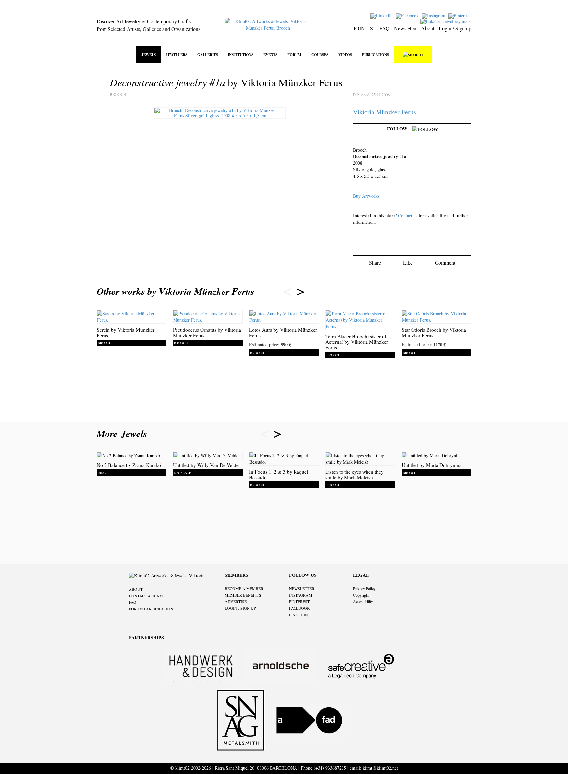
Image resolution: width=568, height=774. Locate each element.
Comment (445, 262)
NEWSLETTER (301, 588)
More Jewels (123, 433)
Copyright (361, 595)
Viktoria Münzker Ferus (384, 111)
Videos (345, 54)
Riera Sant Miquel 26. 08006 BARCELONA (256, 768)
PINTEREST (299, 601)
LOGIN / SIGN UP (240, 608)
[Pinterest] (459, 15)
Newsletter (405, 28)
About (427, 28)
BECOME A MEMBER (244, 588)
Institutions (240, 54)
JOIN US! (364, 28)
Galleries (207, 54)
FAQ (384, 28)
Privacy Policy (364, 588)
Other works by (175, 291)
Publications (375, 54)
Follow (399, 128)
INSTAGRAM (300, 595)
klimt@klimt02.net (380, 768)
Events (270, 54)
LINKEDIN (298, 614)
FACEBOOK (299, 608)
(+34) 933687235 (330, 768)
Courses (319, 54)
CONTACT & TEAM (146, 595)
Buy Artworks (366, 196)
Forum (294, 54)
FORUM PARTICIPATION (151, 608)
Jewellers (176, 54)
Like (408, 262)
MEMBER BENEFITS (243, 595)
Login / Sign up (455, 28)
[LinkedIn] (382, 15)
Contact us (407, 215)
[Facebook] (408, 15)
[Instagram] (434, 15)
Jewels (148, 54)
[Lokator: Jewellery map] (445, 21)
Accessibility (363, 601)
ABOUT (136, 589)
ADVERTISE (236, 601)
